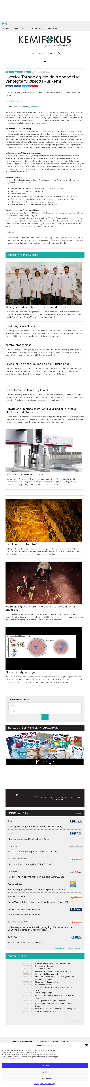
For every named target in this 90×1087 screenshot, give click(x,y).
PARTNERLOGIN (53, 28)
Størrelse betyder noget (21, 672)
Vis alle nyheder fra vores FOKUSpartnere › (68, 948)
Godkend (45, 1066)
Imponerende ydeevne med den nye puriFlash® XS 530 (36, 877)
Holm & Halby (13, 846)
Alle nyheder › (75, 1021)
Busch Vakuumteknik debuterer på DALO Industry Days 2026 (38, 902)
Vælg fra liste (45, 1078)
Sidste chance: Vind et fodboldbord (25, 942)
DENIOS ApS (12, 937)
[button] (86, 1045)
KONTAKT (5, 28)
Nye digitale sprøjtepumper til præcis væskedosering (35, 826)
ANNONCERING (20, 28)
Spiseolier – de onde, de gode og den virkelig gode (38, 363)
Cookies (36, 1084)
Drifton (10, 821)
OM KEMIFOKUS (36, 28)
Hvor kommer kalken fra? (21, 544)
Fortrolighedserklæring (47, 1084)
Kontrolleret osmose (18, 344)
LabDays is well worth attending (24, 914)
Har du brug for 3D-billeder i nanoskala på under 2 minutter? (38, 889)
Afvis (45, 1072)
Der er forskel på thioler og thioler (27, 390)
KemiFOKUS (44, 41)
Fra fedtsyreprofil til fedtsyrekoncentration (50, 1001)
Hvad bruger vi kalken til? (21, 326)
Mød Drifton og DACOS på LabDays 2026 (28, 839)
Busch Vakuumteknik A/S (17, 859)
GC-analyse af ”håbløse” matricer (26, 474)
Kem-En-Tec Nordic (15, 884)
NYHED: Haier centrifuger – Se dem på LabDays (32, 851)
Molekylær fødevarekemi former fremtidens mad (37, 307)
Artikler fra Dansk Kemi (14, 72)
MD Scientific (12, 871)
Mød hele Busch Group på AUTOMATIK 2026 (30, 864)
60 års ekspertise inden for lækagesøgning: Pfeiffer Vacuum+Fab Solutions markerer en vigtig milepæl (40, 928)
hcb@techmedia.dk (33, 107)
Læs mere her (57, 799)
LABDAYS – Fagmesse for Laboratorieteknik (24, 909)
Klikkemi (27, 72)
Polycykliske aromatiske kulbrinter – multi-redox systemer (56, 1009)
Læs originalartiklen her (14, 101)
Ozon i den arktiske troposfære (46, 1011)
